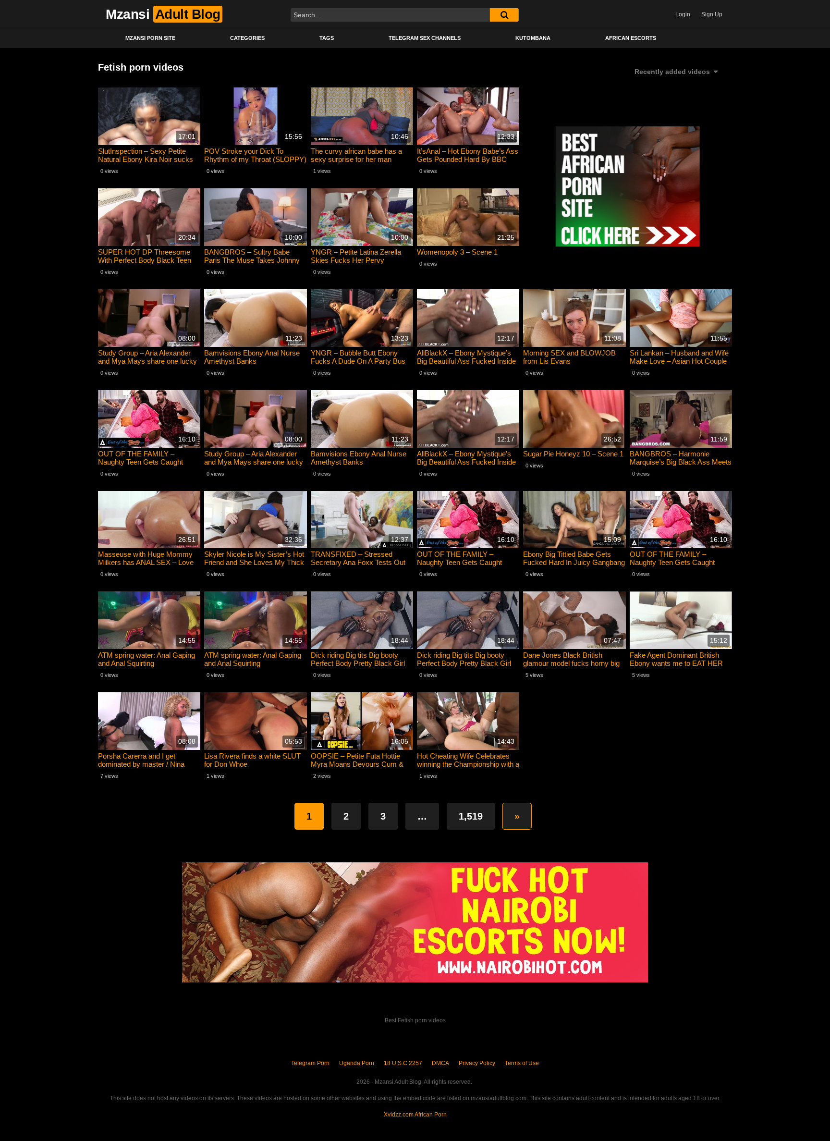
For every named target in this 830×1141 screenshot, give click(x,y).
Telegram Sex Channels (425, 38)
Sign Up (711, 14)
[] (504, 15)
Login (682, 14)
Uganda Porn (356, 1063)
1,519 (471, 816)
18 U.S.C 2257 (403, 1063)
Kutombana (532, 38)
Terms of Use (522, 1063)
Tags (326, 38)
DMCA (440, 1063)
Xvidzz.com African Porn (415, 1114)
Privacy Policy (477, 1063)
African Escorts (630, 38)
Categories (247, 38)
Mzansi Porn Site (150, 38)
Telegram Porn (310, 1063)
